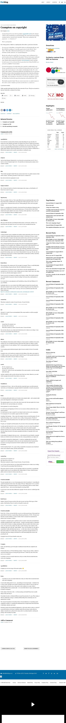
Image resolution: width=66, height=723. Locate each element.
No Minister (48, 362)
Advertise (54, 2)
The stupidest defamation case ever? (55, 227)
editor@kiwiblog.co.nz (7, 673)
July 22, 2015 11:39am (22, 474)
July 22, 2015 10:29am (22, 316)
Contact (48, 2)
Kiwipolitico (48, 401)
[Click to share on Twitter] (7, 110)
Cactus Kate (48, 434)
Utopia (47, 378)
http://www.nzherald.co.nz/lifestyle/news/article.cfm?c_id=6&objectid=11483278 (17, 291)
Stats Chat (48, 405)
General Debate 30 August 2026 (54, 225)
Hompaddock (49, 354)
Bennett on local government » (31, 648)
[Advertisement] (20, 635)
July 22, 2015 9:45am (22, 214)
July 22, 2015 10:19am (22, 294)
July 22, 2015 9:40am (22, 180)
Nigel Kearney (4, 197)
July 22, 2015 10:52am (22, 333)
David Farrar (3, 499)
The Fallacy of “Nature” (52, 361)
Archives (14, 682)
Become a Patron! (49, 62)
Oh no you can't (50, 205)
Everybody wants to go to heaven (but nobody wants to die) (55, 356)
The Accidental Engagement (53, 422)
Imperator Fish (49, 424)
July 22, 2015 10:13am (22, 257)
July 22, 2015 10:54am (22, 378)
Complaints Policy (45, 682)
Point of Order (49, 359)
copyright (9, 113)
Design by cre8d (62, 682)
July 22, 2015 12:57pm (22, 505)
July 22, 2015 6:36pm (22, 570)
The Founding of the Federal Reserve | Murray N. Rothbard (55, 375)
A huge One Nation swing (52, 207)
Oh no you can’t (50, 255)
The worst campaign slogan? (53, 223)
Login (2, 133)
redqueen (3, 157)
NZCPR (47, 396)
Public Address (49, 429)
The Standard (49, 373)
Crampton (3, 544)
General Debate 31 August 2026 (54, 203)
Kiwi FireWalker (49, 444)
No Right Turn (49, 383)
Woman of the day (50, 352)
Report (15, 152)
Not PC (47, 392)
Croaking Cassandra (50, 415)
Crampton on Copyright (8, 122)
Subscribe (60, 81)
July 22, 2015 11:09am (22, 450)
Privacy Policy (37, 682)
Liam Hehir (48, 439)
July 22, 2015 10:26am (22, 304)
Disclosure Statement (22, 682)
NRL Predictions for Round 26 (53, 403)
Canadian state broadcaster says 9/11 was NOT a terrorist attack (55, 210)
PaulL (47, 344)
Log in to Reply (8, 152)
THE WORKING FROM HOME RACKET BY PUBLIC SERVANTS (55, 418)
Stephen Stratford (5, 185)
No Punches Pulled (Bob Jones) (53, 420)
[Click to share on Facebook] (4, 110)
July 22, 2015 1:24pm (22, 538)
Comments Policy (53, 682)
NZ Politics (3, 113)
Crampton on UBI (7, 124)
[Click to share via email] (2, 110)
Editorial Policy (30, 682)
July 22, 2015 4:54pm (22, 560)
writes (8, 31)
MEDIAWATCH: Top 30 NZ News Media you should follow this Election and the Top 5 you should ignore (55, 366)
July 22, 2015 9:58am (22, 226)
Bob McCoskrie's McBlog (51, 410)
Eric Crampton (16, 113)
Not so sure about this (51, 268)
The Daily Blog (49, 369)
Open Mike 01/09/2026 (51, 371)
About (43, 2)
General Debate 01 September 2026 (54, 213)
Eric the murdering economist (10, 126)
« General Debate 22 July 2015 (8, 648)
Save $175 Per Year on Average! (54, 455)
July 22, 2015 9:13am (22, 165)
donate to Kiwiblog (55, 48)
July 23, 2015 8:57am (22, 614)
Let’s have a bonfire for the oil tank (55, 274)
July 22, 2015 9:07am (22, 152)
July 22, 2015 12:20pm (22, 493)
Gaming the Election (51, 395)
